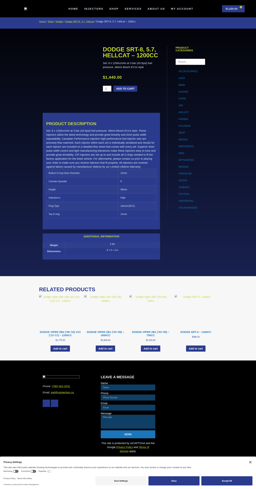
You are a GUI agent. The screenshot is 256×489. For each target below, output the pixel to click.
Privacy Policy (124, 447)
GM (181, 105)
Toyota (184, 194)
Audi (182, 78)
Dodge (59, 21)
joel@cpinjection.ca (62, 392)
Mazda (183, 139)
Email (104, 403)
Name (105, 383)
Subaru (184, 187)
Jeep (182, 132)
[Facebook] (46, 403)
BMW (182, 84)
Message (106, 413)
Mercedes (186, 146)
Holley (184, 112)
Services (133, 8)
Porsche (185, 173)
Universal (186, 200)
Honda (183, 119)
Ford (182, 98)
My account (182, 8)
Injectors (93, 8)
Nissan (183, 166)
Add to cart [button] (60, 348)
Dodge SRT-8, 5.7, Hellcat (79, 21)
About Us (156, 8)
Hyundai (185, 125)
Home (73, 8)
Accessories (188, 71)
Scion (183, 180)
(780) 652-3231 (61, 386)
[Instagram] (54, 403)
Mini (181, 153)
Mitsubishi (186, 159)
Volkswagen (188, 207)
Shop (114, 8)
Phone (105, 393)
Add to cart (125, 88)
